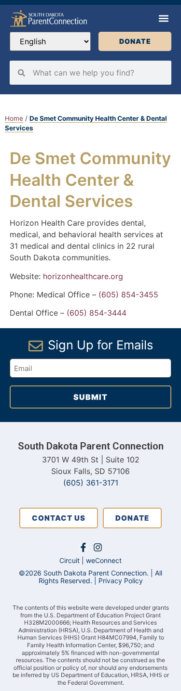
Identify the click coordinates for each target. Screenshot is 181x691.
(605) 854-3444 (96, 313)
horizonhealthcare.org (83, 276)
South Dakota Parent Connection (91, 446)
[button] (163, 18)
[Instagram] (97, 547)
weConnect (104, 560)
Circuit (69, 560)
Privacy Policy (120, 580)
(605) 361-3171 (90, 482)
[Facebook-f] (83, 547)
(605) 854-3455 (128, 294)
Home (14, 118)
